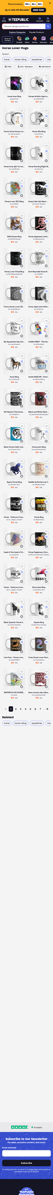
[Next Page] (47, 709)
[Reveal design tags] (21, 90)
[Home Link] (18, 19)
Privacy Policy (33, 1169)
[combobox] (24, 26)
